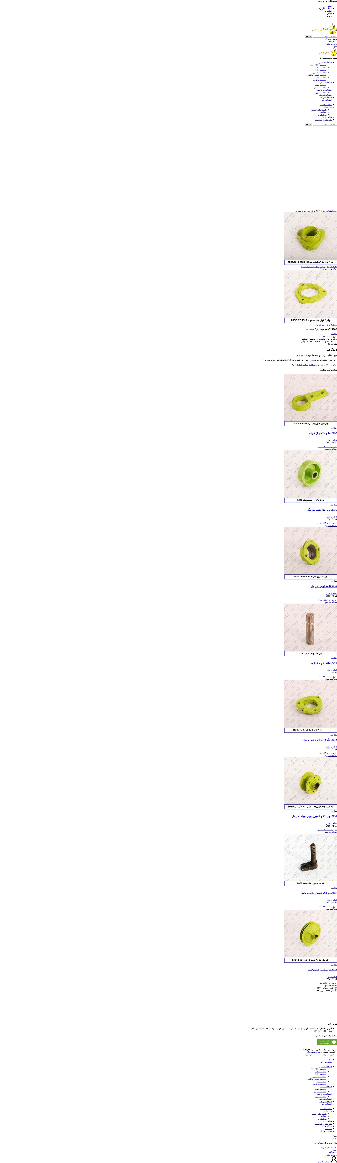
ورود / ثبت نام (326, 1131)
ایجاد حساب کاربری (328, 1147)
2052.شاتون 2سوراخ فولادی (322, 433)
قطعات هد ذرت (319, 80)
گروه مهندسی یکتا (315, 1052)
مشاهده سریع (331, 449)
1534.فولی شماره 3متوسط (322, 969)
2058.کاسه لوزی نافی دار (324, 586)
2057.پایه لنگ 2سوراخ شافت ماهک (319, 893)
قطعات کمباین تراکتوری (316, 75)
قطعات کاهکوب (319, 72)
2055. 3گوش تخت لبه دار (326, 325)
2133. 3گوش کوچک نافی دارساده (319, 739)
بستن (334, 1138)
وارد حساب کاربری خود (307, 364)
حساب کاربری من (318, 109)
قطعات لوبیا (321, 77)
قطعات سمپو (320, 85)
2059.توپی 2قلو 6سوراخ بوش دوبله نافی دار (314, 816)
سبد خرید (322, 114)
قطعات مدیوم (320, 87)
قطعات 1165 (320, 67)
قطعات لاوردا (320, 92)
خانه (335, 211)
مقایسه (328, 1128)
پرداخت (323, 112)
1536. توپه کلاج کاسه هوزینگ (322, 509)
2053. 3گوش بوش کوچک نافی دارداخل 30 (319, 267)
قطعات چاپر (327, 211)
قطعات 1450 (320, 70)
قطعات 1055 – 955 (318, 65)
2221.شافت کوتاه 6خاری (324, 663)
